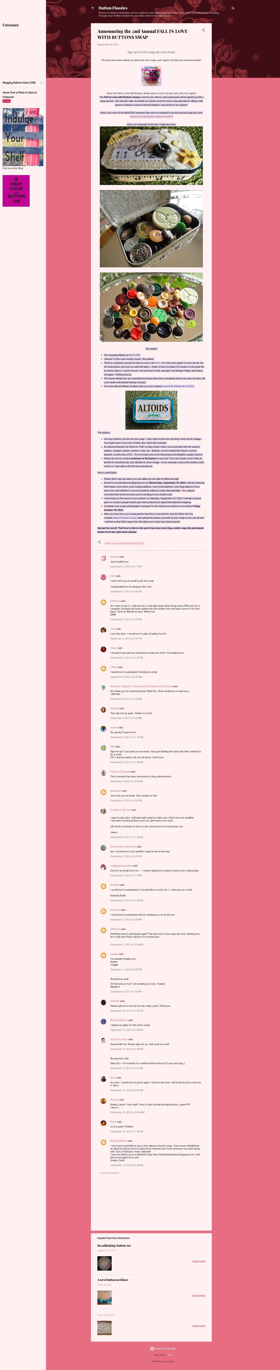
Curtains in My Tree (120, 809)
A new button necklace (112, 1280)
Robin (113, 1121)
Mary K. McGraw (119, 1020)
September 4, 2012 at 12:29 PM (126, 781)
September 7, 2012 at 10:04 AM (126, 944)
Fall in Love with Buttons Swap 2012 (124, 543)
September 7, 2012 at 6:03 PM (126, 969)
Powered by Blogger (165, 1348)
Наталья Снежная (120, 771)
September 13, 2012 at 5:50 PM (126, 1029)
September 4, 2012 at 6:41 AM (126, 676)
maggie (114, 954)
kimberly (114, 884)
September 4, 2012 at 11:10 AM (126, 737)
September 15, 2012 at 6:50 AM (126, 1049)
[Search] (233, 9)
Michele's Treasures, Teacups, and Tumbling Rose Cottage (141, 686)
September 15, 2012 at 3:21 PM (126, 1068)
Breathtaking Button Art (114, 1246)
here (157, 362)
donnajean (115, 790)
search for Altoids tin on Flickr (178, 386)
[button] (203, 30)
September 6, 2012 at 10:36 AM (126, 900)
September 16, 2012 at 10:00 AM (127, 1112)
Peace (113, 648)
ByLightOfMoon (118, 1140)
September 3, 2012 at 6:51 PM (126, 638)
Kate (112, 576)
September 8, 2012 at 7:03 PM (126, 991)
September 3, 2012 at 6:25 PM (126, 619)
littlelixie (114, 556)
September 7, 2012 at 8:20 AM (126, 919)
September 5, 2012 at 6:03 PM (126, 856)
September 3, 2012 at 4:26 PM (126, 591)
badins (170, 1355)
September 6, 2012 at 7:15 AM (126, 875)
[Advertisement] (224, 72)
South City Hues (119, 1039)
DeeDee (114, 708)
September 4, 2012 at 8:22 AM (126, 718)
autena (114, 727)
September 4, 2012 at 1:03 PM (126, 800)
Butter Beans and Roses (123, 846)
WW (112, 746)
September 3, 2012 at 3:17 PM (126, 566)
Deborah (114, 1001)
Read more (198, 1261)
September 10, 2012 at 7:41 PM (126, 1010)
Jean (113, 628)
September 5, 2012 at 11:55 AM (126, 837)
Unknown (115, 600)
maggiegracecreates (121, 865)
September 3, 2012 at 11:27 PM (126, 657)
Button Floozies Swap (124, 517)
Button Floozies (113, 7)
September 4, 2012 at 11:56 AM (126, 762)
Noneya (114, 1099)
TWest (113, 667)
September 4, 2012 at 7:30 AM (126, 698)
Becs (113, 1077)
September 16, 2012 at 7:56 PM (126, 1131)
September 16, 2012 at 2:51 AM (126, 1090)
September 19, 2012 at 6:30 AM (126, 1165)
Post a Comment (110, 1173)
